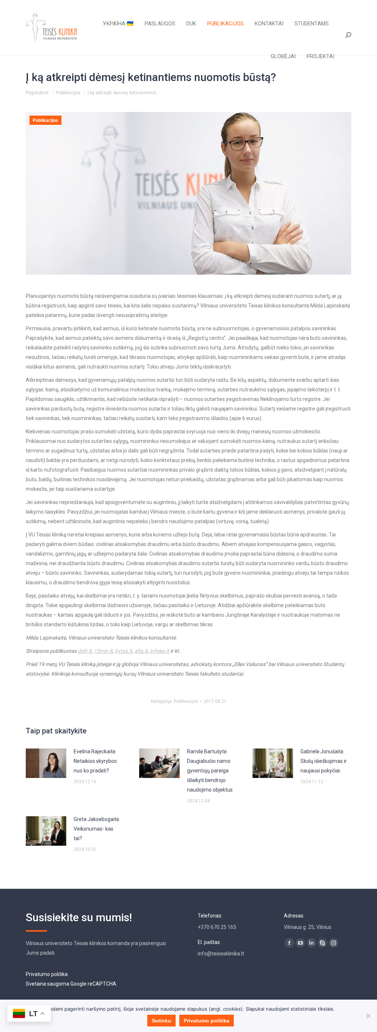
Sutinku (161, 1021)
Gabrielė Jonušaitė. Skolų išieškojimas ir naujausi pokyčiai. (323, 761)
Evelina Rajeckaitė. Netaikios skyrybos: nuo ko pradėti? (96, 761)
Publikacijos (45, 120)
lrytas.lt (123, 651)
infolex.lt (159, 651)
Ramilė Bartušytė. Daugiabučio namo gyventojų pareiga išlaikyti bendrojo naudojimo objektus (210, 771)
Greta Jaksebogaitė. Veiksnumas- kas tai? (97, 828)
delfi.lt (85, 651)
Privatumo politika (47, 974)
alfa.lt (141, 651)
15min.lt (103, 651)
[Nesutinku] (367, 1015)
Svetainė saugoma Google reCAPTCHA (71, 984)
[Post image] (46, 763)
